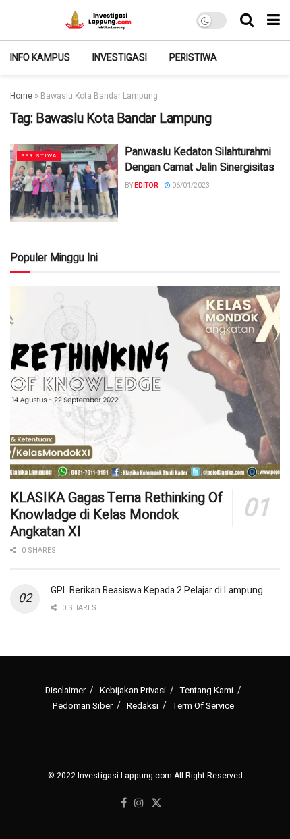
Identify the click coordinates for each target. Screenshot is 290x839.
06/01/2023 (190, 185)
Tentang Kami (206, 690)
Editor (146, 185)
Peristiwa (193, 58)
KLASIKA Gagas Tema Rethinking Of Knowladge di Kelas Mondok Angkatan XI (116, 514)
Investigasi (119, 58)
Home (21, 96)
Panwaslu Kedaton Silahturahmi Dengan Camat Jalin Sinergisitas (199, 159)
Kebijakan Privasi (133, 690)
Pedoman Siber (83, 705)
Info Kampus (40, 58)
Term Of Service (203, 705)
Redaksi (142, 705)
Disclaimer (65, 690)
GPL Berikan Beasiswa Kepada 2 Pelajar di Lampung (157, 590)
